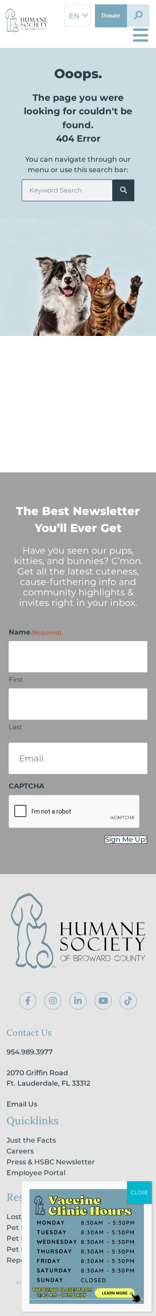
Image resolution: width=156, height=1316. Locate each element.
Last (15, 727)
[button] (138, 15)
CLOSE (139, 1192)
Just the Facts (31, 1140)
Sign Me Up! (126, 840)
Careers (20, 1151)
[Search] (123, 190)
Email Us (21, 1104)
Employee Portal (35, 1173)
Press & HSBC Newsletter (50, 1162)
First (16, 679)
